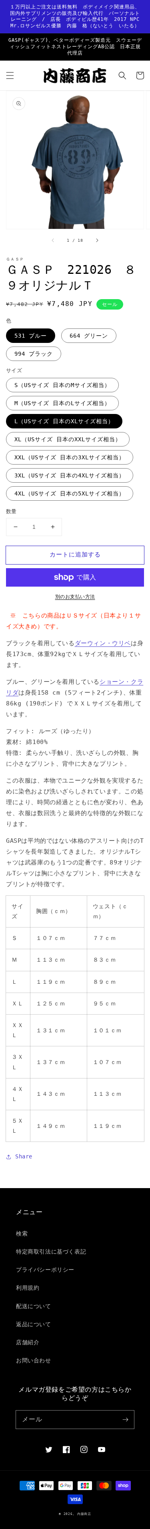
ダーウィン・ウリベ (103, 643)
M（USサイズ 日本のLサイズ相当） (62, 403)
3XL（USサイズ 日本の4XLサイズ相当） (69, 475)
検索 (22, 1233)
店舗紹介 (27, 1342)
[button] (10, 75)
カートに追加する (75, 554)
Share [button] (23, 1156)
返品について (33, 1324)
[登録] (125, 1419)
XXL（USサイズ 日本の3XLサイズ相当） (69, 457)
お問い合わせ (33, 1360)
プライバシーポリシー (45, 1269)
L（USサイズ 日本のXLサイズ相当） (64, 421)
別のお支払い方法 (75, 596)
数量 (11, 511)
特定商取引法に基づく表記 (51, 1251)
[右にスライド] (97, 240)
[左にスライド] (53, 240)
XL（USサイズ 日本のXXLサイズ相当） (67, 439)
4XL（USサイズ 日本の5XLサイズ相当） (69, 493)
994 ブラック (33, 354)
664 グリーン (89, 335)
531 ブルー (30, 335)
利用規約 (27, 1287)
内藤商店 (84, 1514)
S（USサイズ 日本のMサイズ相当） (62, 385)
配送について (33, 1306)
